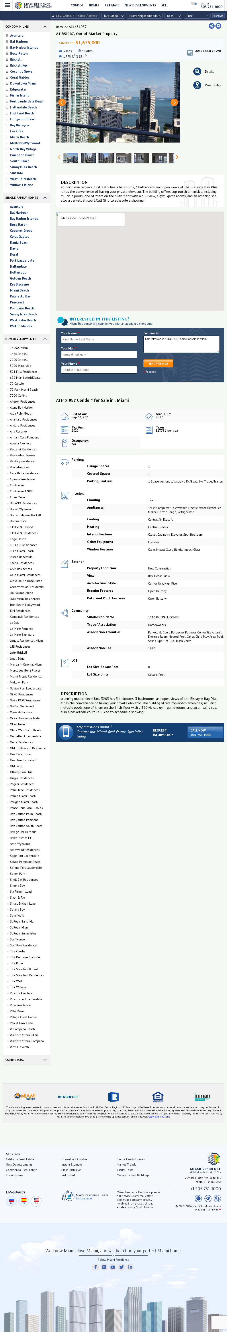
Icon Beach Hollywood (25, 605)
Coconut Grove (21, 71)
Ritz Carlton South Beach (26, 826)
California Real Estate (20, 1159)
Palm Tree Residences (25, 790)
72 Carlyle (17, 384)
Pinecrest (17, 302)
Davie (14, 248)
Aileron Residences (22, 401)
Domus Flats (18, 521)
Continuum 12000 (21, 491)
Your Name (70, 333)
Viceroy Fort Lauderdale (26, 999)
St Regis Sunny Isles (23, 933)
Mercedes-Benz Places (25, 670)
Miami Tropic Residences (26, 676)
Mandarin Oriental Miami (26, 664)
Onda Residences (21, 742)
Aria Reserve (18, 431)
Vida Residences (20, 1005)
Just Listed (68, 1175)
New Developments (140, 5)
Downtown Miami (23, 83)
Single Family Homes (21, 198)
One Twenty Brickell (23, 760)
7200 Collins (18, 396)
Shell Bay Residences (24, 880)
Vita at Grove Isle (21, 1023)
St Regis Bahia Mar (22, 921)
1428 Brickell (19, 354)
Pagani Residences (22, 784)
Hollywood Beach (23, 119)
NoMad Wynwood (22, 706)
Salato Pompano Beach (25, 862)
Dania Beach (19, 242)
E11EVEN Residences (24, 533)
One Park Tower (20, 754)
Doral (14, 254)
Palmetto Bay (20, 296)
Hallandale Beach (23, 107)
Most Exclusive (71, 1170)
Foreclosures (14, 1175)
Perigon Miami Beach (24, 802)
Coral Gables (19, 77)
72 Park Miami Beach (24, 390)
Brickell (16, 59)
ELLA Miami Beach (22, 551)
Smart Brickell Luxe (23, 903)
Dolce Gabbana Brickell (25, 515)
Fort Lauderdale (22, 260)
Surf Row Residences (24, 945)
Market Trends (126, 1164)
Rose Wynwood (20, 844)
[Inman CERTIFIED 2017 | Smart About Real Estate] (202, 1097)
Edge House (18, 539)
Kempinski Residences (24, 617)
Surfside (16, 173)
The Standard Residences (27, 975)
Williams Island (21, 185)
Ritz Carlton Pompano (24, 820)
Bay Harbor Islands (24, 47)
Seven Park (17, 874)
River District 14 (20, 838)
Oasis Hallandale (21, 712)
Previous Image (62, 102)
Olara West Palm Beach (25, 730)
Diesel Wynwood (21, 509)
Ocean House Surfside (25, 718)
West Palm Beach (23, 179)
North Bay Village (23, 149)
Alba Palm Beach (21, 413)
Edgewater (18, 89)
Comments (151, 333)
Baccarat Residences (23, 449)
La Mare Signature (22, 635)
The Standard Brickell (24, 969)
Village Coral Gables (23, 1017)
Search (218, 15)
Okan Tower (18, 724)
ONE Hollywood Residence (28, 748)
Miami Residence (38, 5)
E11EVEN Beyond (21, 527)
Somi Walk (17, 915)
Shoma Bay (17, 886)
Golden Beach (20, 278)
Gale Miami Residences (25, 575)
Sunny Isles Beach (23, 167)
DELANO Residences (23, 503)
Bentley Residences (23, 461)
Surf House (17, 939)
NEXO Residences (21, 694)
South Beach (19, 161)
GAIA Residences (21, 569)
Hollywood (18, 272)
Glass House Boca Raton (26, 581)
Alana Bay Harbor (21, 407)
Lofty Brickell (18, 652)
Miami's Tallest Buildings (133, 1175)
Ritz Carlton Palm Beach (26, 814)
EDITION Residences (23, 545)
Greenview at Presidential (27, 587)
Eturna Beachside (21, 557)
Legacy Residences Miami (26, 641)
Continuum (17, 485)
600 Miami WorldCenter (26, 378)
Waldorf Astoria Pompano (27, 1041)
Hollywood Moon (21, 593)
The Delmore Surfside (25, 957)
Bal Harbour (19, 41)
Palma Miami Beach (23, 796)
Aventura (16, 35)
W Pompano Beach (22, 1029)
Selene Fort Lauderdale (26, 868)
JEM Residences (20, 611)
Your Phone (70, 363)
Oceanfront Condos (74, 1159)
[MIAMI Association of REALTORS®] (25, 1097)
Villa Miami (17, 1011)
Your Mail (69, 348)
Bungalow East (19, 467)
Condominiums (17, 27)
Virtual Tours (125, 1170)
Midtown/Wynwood (25, 143)
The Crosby (17, 951)
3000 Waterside (20, 366)
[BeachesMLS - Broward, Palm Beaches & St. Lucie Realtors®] (69, 1097)
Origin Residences (22, 778)
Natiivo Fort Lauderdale (25, 688)
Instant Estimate (71, 1164)
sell (164, 5)
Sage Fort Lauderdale (24, 856)
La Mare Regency (21, 629)
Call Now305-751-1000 (200, 732)
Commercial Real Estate (21, 1170)
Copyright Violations (159, 1116)
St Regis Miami (19, 927)
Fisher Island (19, 95)
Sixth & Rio (17, 898)
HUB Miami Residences (25, 599)
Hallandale (18, 266)
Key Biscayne (19, 125)
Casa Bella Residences (25, 473)
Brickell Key (18, 65)
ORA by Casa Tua (21, 772)
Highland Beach (22, 113)
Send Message (158, 363)
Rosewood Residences (25, 850)
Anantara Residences (23, 419)
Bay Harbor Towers (22, 455)
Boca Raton (19, 53)
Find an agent (84, 1198)
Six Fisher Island (21, 892)
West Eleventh (19, 1047)
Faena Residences (22, 563)
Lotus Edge (17, 658)
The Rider (16, 963)
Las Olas (16, 131)
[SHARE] (212, 26)
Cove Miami (17, 497)
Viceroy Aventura (21, 993)
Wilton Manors (21, 326)
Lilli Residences (20, 647)
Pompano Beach (22, 155)
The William (18, 987)
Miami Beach (19, 137)
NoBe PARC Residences (25, 700)
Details (209, 71)
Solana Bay (17, 909)
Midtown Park (19, 682)
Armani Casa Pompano (24, 437)
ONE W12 (16, 766)
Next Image (174, 102)
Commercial (14, 1060)
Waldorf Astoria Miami (24, 1035)
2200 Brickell (19, 360)
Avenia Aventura (20, 443)
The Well (16, 981)
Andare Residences (22, 425)
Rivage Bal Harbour (23, 832)
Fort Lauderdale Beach (27, 101)
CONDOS (77, 5)
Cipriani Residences (22, 479)
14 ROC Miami (19, 348)
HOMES (94, 5)
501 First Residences (23, 372)
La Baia (15, 623)
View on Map (213, 85)
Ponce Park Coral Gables (26, 808)
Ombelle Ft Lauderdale (25, 736)
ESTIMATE (112, 5)
